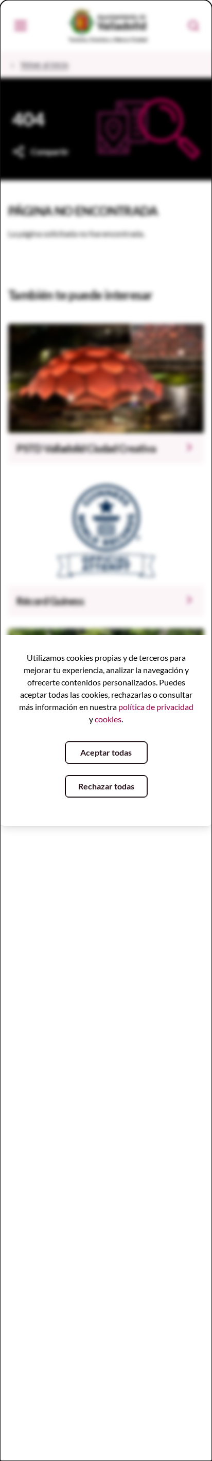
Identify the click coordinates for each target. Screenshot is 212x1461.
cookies (108, 719)
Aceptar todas (106, 752)
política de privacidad (155, 707)
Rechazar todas (106, 786)
